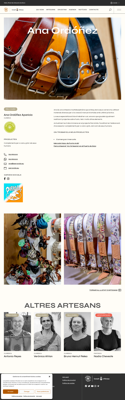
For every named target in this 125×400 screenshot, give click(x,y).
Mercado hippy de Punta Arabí (66, 143)
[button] (49, 377)
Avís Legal (39, 396)
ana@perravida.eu (16, 164)
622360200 (13, 154)
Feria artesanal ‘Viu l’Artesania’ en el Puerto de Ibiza (75, 146)
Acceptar (10, 391)
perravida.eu (13, 168)
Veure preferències (43, 391)
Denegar (26, 391)
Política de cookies (17, 396)
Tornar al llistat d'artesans (103, 290)
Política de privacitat (29, 396)
